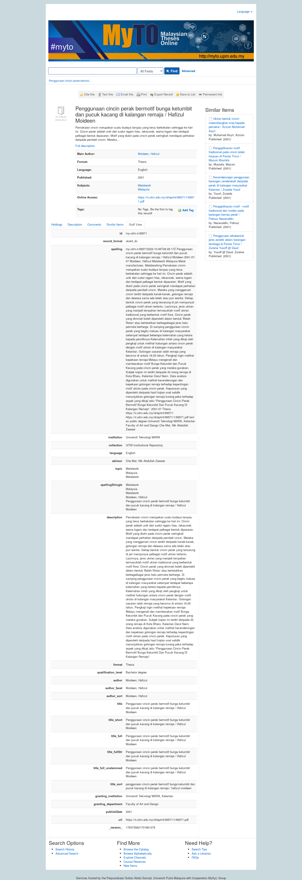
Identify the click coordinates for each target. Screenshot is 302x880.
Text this (107, 94)
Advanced (188, 71)
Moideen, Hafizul (148, 154)
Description (75, 224)
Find (174, 71)
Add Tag (188, 210)
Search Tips (199, 849)
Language (243, 11)
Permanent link (212, 94)
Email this (127, 94)
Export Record (163, 94)
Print (144, 94)
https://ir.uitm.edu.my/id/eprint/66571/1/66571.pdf (166, 199)
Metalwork (144, 185)
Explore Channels (135, 857)
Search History (65, 849)
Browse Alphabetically (138, 853)
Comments (94, 224)
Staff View (135, 224)
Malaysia (143, 189)
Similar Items (115, 224)
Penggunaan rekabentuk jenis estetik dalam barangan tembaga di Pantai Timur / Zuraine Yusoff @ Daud (227, 242)
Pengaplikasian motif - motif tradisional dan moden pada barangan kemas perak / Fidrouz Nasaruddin (229, 212)
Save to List (187, 94)
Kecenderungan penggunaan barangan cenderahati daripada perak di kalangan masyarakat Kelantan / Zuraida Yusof (229, 183)
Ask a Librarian (201, 853)
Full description (85, 146)
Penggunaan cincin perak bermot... (70, 80)
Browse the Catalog (136, 849)
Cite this (89, 94)
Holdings (56, 224)
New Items (130, 865)
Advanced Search (66, 853)
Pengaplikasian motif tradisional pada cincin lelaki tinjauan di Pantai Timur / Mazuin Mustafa (227, 154)
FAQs (195, 857)
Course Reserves (135, 861)
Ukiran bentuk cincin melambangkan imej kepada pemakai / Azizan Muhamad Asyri (227, 124)
